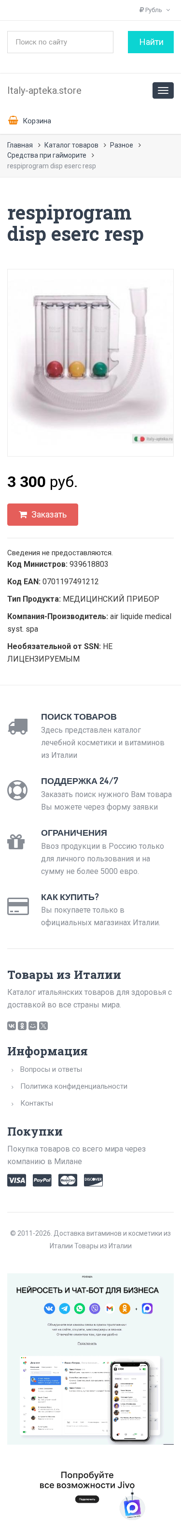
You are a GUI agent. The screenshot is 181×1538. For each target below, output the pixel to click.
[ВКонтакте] (11, 1025)
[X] (43, 1025)
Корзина (36, 121)
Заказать (48, 514)
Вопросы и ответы (51, 1069)
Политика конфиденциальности (73, 1086)
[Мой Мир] (32, 1025)
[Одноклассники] (22, 1025)
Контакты (36, 1103)
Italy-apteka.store (44, 90)
